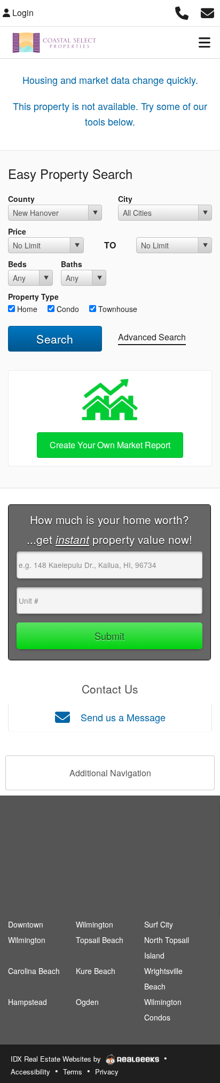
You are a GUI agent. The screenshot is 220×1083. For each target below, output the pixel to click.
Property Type (33, 296)
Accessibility (30, 1071)
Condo (66, 308)
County (21, 198)
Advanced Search (152, 337)
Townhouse (116, 308)
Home (26, 308)
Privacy (107, 1071)
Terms (72, 1071)
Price (17, 231)
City (125, 198)
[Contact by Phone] (181, 11)
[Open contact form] (207, 11)
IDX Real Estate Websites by (57, 1059)
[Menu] (204, 42)
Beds (17, 264)
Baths (71, 264)
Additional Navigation (110, 773)
